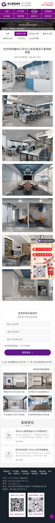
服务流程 (42, 471)
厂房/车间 (21, 38)
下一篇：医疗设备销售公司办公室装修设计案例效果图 (40, 362)
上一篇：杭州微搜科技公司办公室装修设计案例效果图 (14, 362)
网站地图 (44, 474)
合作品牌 (26, 474)
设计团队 (6, 16)
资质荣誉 (20, 16)
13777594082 (47, 5)
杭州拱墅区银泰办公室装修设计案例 (39, 415)
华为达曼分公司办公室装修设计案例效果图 (15, 415)
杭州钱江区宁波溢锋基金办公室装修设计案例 (39, 392)
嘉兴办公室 (47, 34)
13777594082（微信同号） (18, 478)
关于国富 (20, 11)
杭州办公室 (20, 28)
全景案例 (48, 11)
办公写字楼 (34, 38)
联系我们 (48, 16)
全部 (8, 34)
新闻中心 (34, 16)
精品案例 (34, 11)
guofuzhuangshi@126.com (18, 481)
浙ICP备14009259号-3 (18, 489)
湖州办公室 (7, 38)
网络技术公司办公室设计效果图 (15, 392)
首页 (7, 11)
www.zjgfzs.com (14, 484)
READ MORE (19, 441)
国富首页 (6, 471)
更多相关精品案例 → (42, 369)
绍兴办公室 (34, 34)
